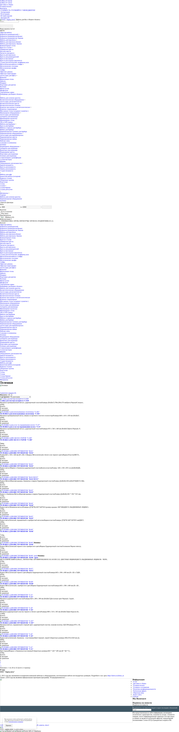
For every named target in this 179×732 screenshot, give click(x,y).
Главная (3, 195)
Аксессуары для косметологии (11, 102)
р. (0, 207)
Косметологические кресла (9, 103)
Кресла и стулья (6, 47)
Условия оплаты (139, 685)
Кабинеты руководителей (9, 34)
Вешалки (3, 77)
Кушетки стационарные (8, 109)
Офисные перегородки (8, 73)
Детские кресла (5, 51)
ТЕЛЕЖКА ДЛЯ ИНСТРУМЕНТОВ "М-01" (17, 453)
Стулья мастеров (6, 159)
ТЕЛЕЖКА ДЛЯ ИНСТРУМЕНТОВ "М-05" (17, 518)
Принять (8, 725)
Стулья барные (5, 187)
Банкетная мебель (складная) (10, 176)
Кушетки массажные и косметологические (15, 107)
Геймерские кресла (6, 49)
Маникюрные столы (7, 120)
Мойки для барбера (7, 130)
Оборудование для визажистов (11, 163)
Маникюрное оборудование (10, 113)
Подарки (3, 83)
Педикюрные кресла (7, 152)
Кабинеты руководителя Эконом (11, 38)
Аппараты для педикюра (9, 148)
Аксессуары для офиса (8, 75)
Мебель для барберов (7, 124)
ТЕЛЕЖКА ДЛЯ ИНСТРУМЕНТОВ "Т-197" (17, 623)
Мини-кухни (4, 88)
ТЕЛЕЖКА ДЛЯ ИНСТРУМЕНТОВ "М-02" (17, 466)
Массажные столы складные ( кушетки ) (14, 111)
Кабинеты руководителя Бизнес (11, 36)
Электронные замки (7, 92)
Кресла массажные (6, 59)
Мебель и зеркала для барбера (10, 128)
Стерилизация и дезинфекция (10, 158)
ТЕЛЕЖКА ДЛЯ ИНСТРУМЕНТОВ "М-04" (17, 505)
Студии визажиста (6, 171)
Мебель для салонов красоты (10, 197)
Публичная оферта (139, 691)
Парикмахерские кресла (8, 137)
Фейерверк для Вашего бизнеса (11, 94)
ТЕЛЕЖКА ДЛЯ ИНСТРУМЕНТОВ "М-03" (17, 492)
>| (0, 666)
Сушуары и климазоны (8, 143)
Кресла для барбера (7, 126)
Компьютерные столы (8, 45)
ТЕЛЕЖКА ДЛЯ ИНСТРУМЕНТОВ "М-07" (17, 570)
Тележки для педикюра (8, 156)
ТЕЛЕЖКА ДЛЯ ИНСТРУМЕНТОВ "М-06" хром (19, 557)
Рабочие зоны (5, 141)
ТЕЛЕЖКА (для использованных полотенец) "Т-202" (20, 414)
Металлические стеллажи (9, 66)
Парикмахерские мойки (8, 139)
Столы (2, 184)
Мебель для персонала (8, 40)
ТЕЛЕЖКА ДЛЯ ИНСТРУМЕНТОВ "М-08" (17, 584)
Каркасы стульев (6, 178)
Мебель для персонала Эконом (11, 44)
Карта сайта (137, 695)
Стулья (2, 186)
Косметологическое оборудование (12, 100)
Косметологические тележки (10, 105)
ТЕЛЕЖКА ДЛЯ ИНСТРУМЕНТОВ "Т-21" (16, 649)
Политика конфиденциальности (144, 689)
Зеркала (2, 81)
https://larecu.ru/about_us (116, 675)
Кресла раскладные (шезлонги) (11, 60)
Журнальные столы (7, 79)
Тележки (3, 144)
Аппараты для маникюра (9, 116)
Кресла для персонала (7, 55)
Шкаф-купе (4, 90)
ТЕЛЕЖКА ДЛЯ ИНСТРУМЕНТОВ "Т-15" (16, 597)
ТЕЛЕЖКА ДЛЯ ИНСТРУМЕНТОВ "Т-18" (16, 610)
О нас (135, 682)
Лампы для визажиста (8, 169)
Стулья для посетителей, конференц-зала (14, 62)
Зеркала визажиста (6, 165)
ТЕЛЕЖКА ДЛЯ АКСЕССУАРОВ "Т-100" (16, 440)
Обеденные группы (7, 180)
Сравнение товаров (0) (8, 393)
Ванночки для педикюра (8, 150)
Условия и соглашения (141, 687)
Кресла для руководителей (9, 57)
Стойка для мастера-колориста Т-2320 (14, 401)
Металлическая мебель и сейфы (11, 64)
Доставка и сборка (139, 683)
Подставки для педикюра (9, 154)
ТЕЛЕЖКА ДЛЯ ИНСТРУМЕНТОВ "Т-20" (16, 636)
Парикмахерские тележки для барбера (13, 131)
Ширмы (3, 161)
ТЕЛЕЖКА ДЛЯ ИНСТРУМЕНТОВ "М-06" (17, 531)
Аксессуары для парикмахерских (11, 135)
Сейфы (2, 70)
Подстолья (3, 182)
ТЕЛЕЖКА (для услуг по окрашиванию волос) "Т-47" (20, 427)
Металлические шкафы (8, 68)
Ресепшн (3, 87)
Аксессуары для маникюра (9, 115)
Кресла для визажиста (8, 167)
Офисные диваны (6, 72)
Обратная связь (138, 693)
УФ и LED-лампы (6, 122)
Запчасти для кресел (7, 53)
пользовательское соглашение (16, 721)
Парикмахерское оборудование (11, 133)
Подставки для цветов (8, 85)
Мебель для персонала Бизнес (10, 42)
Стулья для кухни (6, 189)
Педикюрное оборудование (10, 146)
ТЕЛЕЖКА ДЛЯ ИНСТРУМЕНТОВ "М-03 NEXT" (19, 479)
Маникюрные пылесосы (8, 118)
